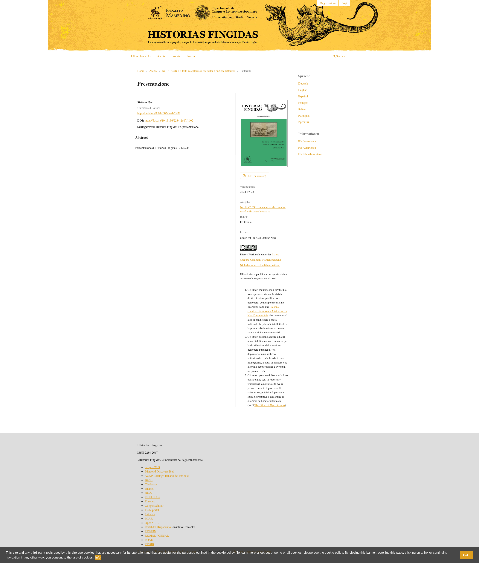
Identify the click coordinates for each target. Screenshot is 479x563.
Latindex (150, 514)
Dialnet (149, 488)
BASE (148, 480)
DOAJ (148, 493)
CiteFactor (151, 484)
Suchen (340, 56)
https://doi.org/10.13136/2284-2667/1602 (169, 120)
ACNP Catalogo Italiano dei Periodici (167, 476)
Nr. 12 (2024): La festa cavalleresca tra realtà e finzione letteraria (198, 71)
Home (140, 71)
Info (190, 56)
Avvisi (177, 56)
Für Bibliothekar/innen (310, 154)
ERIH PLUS (152, 497)
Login (345, 3)
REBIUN (150, 531)
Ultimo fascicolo (140, 56)
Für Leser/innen (307, 141)
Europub (150, 501)
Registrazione (328, 3)
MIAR (149, 518)
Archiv (153, 71)
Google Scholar (154, 505)
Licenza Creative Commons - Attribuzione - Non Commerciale (267, 311)
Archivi (161, 56)
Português (304, 115)
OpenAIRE (151, 523)
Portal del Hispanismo (158, 527)
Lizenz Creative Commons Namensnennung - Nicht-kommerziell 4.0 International (261, 259)
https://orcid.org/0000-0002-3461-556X (158, 113)
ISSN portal (152, 510)
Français (303, 103)
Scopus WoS (152, 467)
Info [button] (97, 557)
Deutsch (303, 83)
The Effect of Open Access (269, 405)
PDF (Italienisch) (256, 176)
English (302, 90)
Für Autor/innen (307, 147)
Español (303, 96)
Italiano (302, 109)
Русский (303, 122)
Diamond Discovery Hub (160, 471)
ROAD (149, 540)
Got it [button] (466, 555)
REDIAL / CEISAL (157, 535)
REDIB (149, 544)
